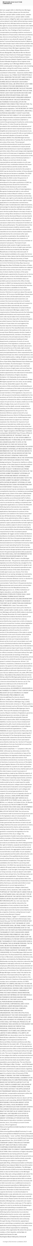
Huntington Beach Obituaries (9, 1237)
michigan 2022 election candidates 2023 (15, 1241)
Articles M (22, 1237)
